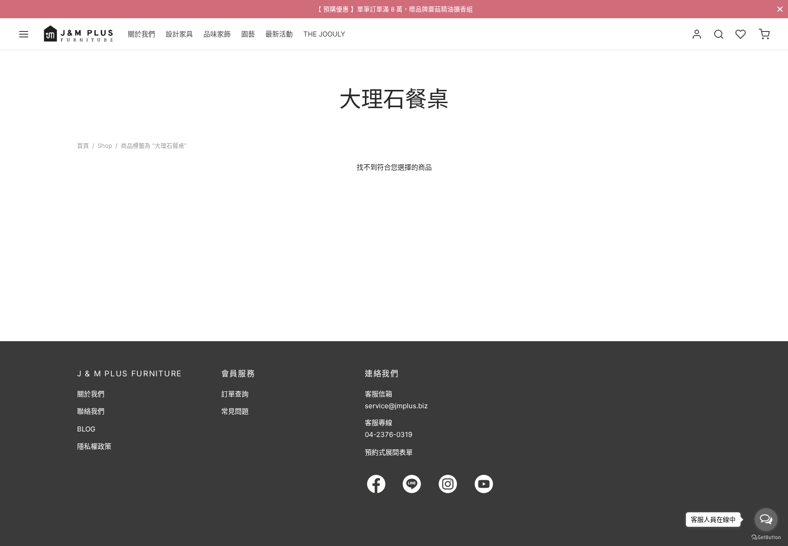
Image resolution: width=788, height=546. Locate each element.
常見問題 (235, 411)
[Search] (718, 34)
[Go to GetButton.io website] (766, 537)
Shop (105, 145)
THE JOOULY (324, 34)
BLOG (86, 429)
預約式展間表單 (389, 452)
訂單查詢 (235, 394)
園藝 (248, 34)
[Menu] (23, 34)
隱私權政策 (94, 446)
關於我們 (141, 34)
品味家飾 (217, 34)
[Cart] (764, 34)
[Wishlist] (741, 34)
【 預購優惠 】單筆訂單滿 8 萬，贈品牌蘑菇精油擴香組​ (394, 9)
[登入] (696, 34)
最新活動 (279, 34)
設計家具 (179, 34)
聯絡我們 (90, 411)
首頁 (83, 145)
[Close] (780, 8)
